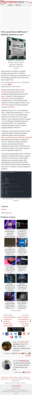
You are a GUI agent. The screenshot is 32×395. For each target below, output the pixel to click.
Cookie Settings (16, 386)
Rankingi (18, 5)
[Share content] (3, 334)
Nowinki (20, 377)
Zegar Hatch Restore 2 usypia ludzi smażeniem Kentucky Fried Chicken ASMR (9, 321)
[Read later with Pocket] (28, 333)
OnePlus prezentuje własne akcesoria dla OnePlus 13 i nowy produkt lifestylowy (23, 321)
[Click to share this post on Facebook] (6, 333)
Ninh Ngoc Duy (24, 361)
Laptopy (10, 5)
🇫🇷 (10, 84)
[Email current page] (20, 337)
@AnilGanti (17, 353)
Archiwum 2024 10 (5, 379)
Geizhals (12, 107)
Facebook (27, 372)
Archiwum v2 (26, 377)
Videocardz (4, 105)
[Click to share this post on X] (19, 333)
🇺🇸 (9, 84)
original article (24, 342)
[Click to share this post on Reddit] (24, 333)
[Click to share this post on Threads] (11, 333)
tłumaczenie (11, 82)
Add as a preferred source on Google (17, 329)
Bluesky (25, 353)
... (30, 5)
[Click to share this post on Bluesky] (15, 333)
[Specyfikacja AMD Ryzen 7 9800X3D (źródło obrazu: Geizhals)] (16, 184)
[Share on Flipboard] (11, 336)
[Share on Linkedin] (16, 336)
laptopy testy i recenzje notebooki (9, 377)
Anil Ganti (16, 344)
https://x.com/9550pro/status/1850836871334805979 (16, 137)
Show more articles (16, 310)
